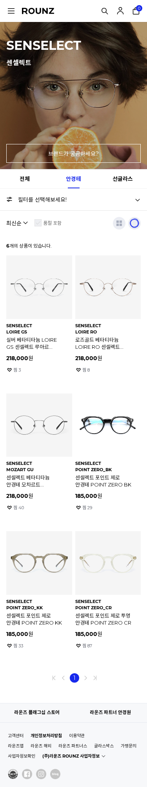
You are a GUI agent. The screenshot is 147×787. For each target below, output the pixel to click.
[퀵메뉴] (11, 11)
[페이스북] (27, 774)
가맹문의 (128, 746)
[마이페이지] (120, 11)
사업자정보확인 (21, 756)
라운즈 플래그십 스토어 (37, 712)
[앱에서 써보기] (134, 223)
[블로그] (55, 774)
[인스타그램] (41, 774)
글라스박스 (104, 746)
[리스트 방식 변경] (119, 223)
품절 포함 (52, 223)
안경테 (73, 178)
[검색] (104, 11)
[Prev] (63, 678)
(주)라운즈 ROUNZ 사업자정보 (71, 756)
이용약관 (77, 735)
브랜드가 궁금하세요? (73, 153)
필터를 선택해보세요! (42, 199)
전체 (25, 178)
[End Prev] (54, 678)
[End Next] (95, 678)
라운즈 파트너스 (72, 746)
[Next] (85, 678)
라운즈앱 (16, 746)
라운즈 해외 (41, 746)
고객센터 (16, 735)
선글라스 (123, 178)
